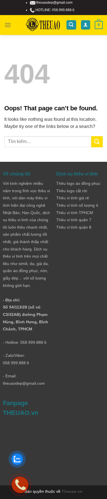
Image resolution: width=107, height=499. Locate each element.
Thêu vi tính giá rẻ (72, 198)
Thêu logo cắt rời (71, 191)
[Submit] (97, 141)
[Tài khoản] (85, 25)
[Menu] (7, 25)
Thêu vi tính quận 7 (73, 220)
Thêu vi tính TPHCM (74, 212)
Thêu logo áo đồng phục (78, 183)
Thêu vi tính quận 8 (73, 227)
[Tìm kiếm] (71, 25)
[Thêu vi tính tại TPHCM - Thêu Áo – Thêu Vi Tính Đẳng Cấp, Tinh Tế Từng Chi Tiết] (43, 25)
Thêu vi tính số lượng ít (77, 205)
